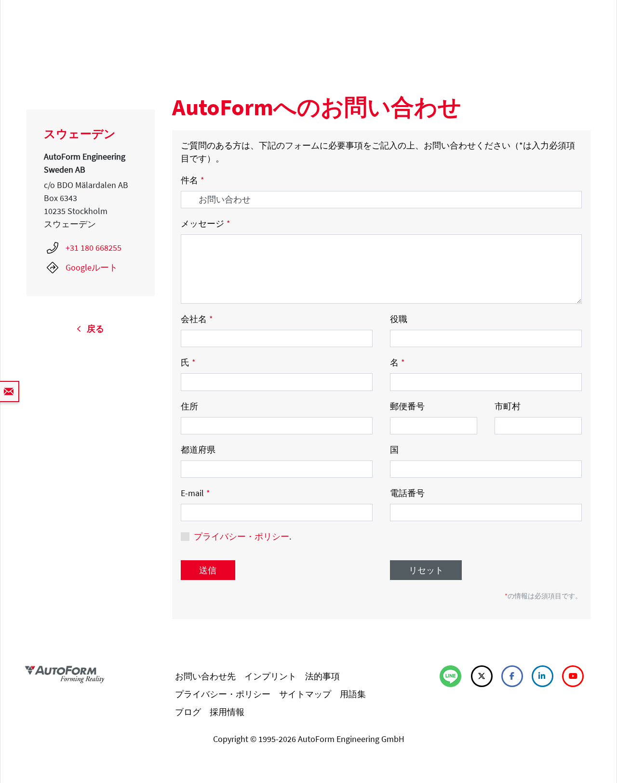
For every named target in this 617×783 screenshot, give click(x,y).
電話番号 (407, 493)
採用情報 (227, 711)
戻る (92, 328)
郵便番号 (407, 406)
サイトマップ (305, 694)
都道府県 (198, 449)
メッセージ (205, 223)
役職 (398, 318)
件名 (192, 180)
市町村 (508, 406)
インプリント (270, 676)
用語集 (353, 694)
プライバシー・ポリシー (241, 536)
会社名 (197, 318)
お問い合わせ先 (205, 676)
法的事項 (322, 676)
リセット (426, 570)
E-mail (195, 493)
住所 (189, 406)
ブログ (188, 711)
